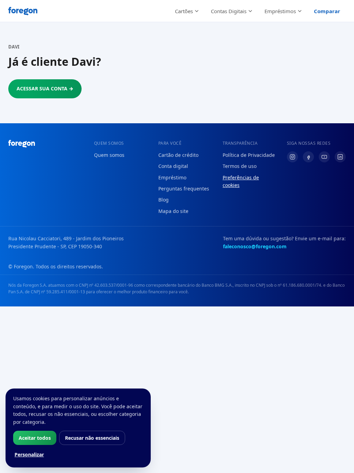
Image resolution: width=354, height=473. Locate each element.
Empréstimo (172, 177)
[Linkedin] (340, 156)
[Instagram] (292, 156)
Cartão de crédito (178, 155)
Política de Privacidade (249, 155)
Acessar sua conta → (45, 88)
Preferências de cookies (241, 181)
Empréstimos (280, 11)
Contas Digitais (228, 11)
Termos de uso (240, 166)
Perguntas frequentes (183, 188)
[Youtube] (324, 156)
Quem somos (109, 155)
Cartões (184, 11)
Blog (163, 199)
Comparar (327, 11)
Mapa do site (173, 211)
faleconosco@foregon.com (255, 246)
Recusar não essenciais (92, 438)
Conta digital (173, 166)
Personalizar (29, 454)
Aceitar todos (35, 438)
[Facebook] (308, 156)
